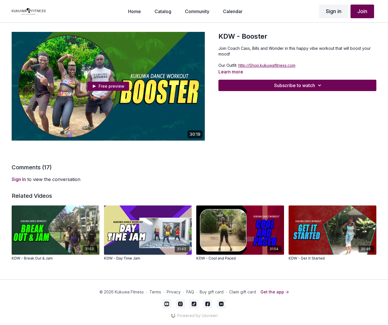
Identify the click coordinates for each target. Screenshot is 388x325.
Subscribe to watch (294, 85)
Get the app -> (274, 291)
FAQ (190, 291)
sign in (19, 179)
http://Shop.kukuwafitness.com (266, 65)
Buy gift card (212, 291)
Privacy (174, 291)
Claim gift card (242, 291)
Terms (155, 291)
